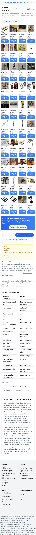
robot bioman (25, 375)
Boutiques (5, 483)
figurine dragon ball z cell (26, 303)
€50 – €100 (22, 386)
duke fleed (7, 340)
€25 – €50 (13, 386)
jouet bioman (8, 365)
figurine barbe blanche (8, 333)
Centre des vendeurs (26, 478)
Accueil (4, 15)
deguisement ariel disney (8, 360)
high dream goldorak (25, 283)
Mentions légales (7, 471)
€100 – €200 (6, 390)
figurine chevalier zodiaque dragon (9, 322)
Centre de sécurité (7, 499)
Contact (22, 494)
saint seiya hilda (9, 369)
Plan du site (5, 502)
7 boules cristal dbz (25, 351)
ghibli (7, 287)
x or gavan (29, 285)
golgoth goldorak (6, 345)
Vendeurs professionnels (24, 474)
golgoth (23, 314)
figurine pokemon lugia (25, 321)
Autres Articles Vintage (11, 16)
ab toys (23, 296)
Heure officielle (6, 505)
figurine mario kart (8, 315)
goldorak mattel (26, 340)
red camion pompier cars (25, 309)
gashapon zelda (9, 328)
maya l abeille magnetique (8, 376)
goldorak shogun (26, 328)
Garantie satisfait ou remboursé (8, 474)
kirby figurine (8, 350)
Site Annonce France (13, 2)
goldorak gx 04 (5, 285)
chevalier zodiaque (17, 287)
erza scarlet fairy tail (18, 285)
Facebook (23, 497)
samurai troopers (6, 297)
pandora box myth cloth (25, 370)
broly (2, 287)
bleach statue (12, 283)
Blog (21, 500)
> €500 (26, 390)
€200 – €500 (17, 390)
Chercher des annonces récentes (21, 252)
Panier (4, 485)
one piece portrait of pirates (24, 334)
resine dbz (7, 308)
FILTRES (7, 21)
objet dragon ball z (9, 303)
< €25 (4, 386)
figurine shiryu (25, 365)
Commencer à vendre (26, 468)
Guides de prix (6, 468)
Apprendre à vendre (26, 471)
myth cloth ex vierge (25, 345)
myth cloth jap (25, 356)
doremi (5, 356)
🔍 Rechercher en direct (24, 235)
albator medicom (15, 281)
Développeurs (6, 496)
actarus (23, 359)
